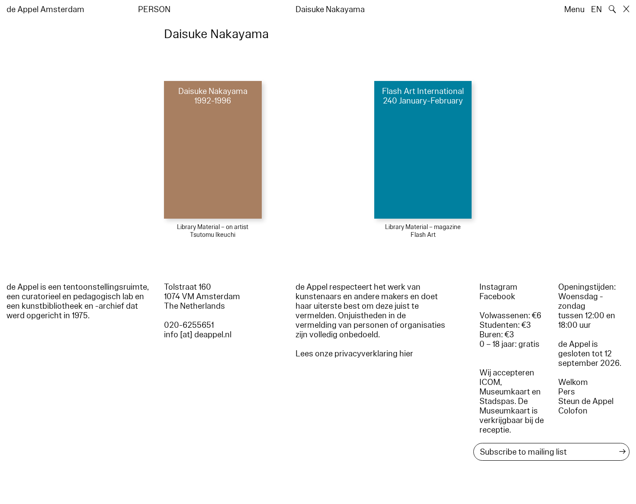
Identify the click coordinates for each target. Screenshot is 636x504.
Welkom (573, 382)
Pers (566, 391)
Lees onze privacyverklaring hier (354, 353)
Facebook (497, 296)
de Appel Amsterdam (45, 9)
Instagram (498, 287)
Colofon (573, 411)
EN (596, 9)
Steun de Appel (586, 401)
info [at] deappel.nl (197, 334)
